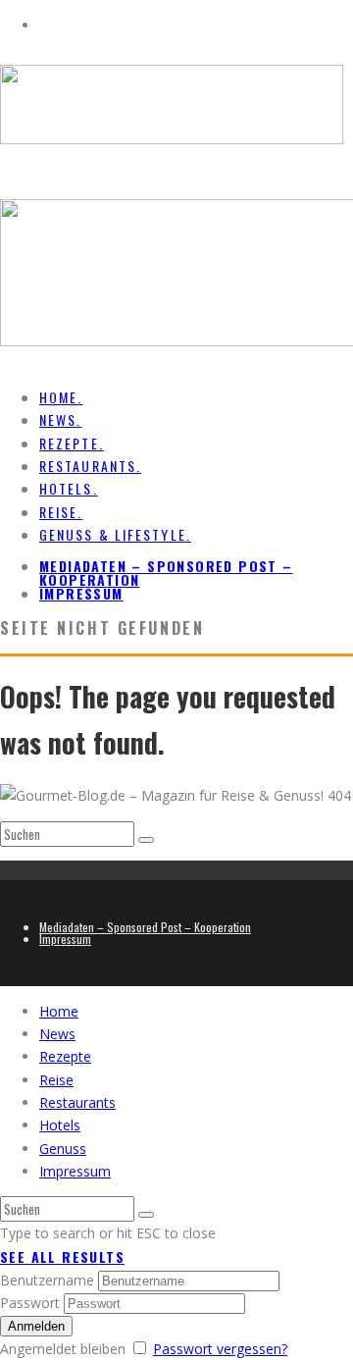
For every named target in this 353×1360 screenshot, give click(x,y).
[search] (146, 840)
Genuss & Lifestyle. (115, 534)
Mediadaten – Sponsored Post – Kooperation (166, 572)
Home (58, 1011)
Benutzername (47, 1280)
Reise (56, 1080)
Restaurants (77, 1102)
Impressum (81, 593)
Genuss (62, 1148)
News (57, 1033)
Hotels (59, 1125)
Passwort (30, 1302)
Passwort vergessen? (220, 1348)
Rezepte (65, 1056)
